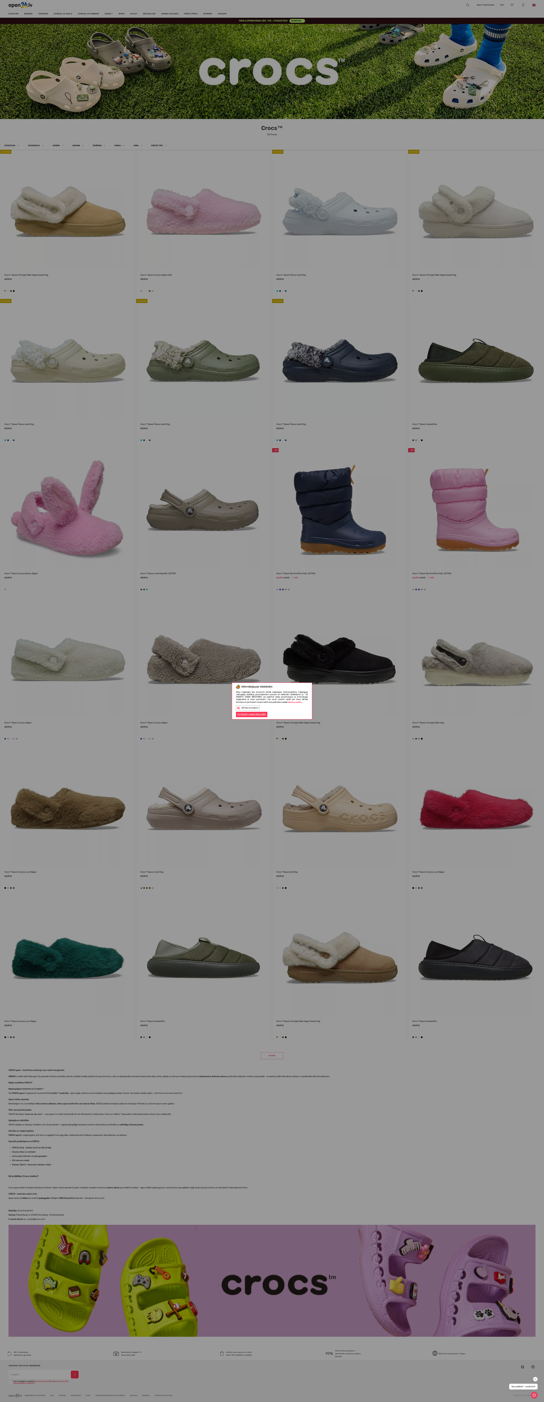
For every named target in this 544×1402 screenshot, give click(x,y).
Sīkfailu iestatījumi (250, 708)
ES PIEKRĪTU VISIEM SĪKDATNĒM (252, 714)
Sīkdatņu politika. (295, 702)
